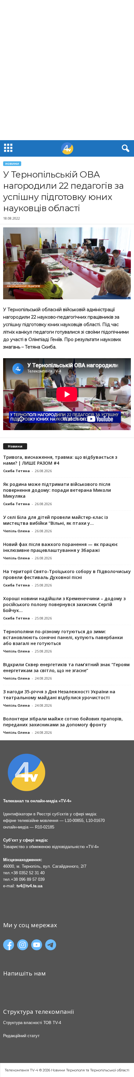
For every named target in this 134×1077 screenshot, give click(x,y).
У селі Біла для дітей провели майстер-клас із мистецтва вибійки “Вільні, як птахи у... (55, 520)
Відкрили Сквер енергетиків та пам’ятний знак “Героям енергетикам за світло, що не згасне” (66, 667)
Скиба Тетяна (16, 470)
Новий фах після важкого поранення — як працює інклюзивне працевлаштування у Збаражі (60, 547)
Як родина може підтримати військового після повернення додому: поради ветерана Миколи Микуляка (57, 490)
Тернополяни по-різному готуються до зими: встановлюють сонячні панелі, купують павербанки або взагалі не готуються (63, 637)
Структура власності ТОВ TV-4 (32, 1022)
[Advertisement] (67, 70)
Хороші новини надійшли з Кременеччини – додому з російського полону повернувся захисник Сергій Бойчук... (64, 604)
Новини (12, 164)
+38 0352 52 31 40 (28, 873)
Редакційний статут (21, 1035)
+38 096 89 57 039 (28, 879)
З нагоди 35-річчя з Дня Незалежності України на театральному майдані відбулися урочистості (59, 694)
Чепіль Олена (16, 531)
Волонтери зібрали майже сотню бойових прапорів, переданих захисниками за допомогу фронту (63, 722)
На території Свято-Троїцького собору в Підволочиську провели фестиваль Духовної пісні (67, 574)
